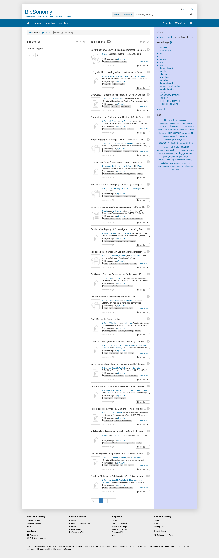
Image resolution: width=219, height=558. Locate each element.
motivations (184, 150)
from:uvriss (186, 133)
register (181, 23)
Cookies (72, 527)
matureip (123, 61)
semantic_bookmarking (126, 331)
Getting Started (33, 521)
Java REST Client (119, 529)
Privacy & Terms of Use (79, 524)
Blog (156, 524)
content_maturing (120, 398)
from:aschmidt (123, 263)
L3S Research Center (61, 549)
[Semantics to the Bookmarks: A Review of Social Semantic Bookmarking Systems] (95, 126)
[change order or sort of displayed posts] (80, 42)
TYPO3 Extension (119, 524)
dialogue (173, 129)
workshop (164, 76)
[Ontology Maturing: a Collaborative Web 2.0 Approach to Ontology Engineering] (95, 485)
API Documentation (38, 538)
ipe (135, 263)
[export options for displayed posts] (84, 42)
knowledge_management (175, 139)
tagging (140, 174)
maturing (164, 79)
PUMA (114, 521)
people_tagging (167, 88)
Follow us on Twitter (165, 535)
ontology (164, 97)
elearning (180, 129)
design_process (163, 129)
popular (63, 23)
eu (186, 129)
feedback (191, 129)
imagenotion (133, 376)
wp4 (177, 169)
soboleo (137, 331)
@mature (127, 14)
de (188, 8)
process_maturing (166, 159)
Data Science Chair (60, 546)
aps (106, 263)
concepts (161, 109)
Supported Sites (119, 532)
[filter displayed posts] (77, 42)
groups (37, 23)
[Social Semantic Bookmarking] (95, 328)
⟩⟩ (113, 500)
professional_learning (170, 100)
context (189, 123)
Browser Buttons (34, 524)
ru (192, 8)
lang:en (131, 353)
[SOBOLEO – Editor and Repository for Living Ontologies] (95, 104)
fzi (131, 263)
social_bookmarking (169, 103)
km (187, 136)
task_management (164, 166)
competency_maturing (112, 61)
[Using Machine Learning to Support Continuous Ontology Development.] (95, 81)
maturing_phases (163, 150)
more (114, 535)
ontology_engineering (111, 286)
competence (109, 420)
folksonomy (113, 263)
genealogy (50, 23)
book (111, 308)
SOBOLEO (115, 106)
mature (165, 147)
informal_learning (169, 136)
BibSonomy (38, 12)
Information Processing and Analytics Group (118, 546)
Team (156, 521)
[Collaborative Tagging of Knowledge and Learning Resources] (95, 238)
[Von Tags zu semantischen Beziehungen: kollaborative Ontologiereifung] (95, 261)
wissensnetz (176, 166)
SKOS (107, 106)
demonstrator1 (163, 126)
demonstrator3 (120, 129)
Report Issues (75, 529)
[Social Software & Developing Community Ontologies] (95, 193)
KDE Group (178, 546)
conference (108, 376)
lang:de (118, 443)
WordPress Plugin (119, 527)
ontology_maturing (118, 84)
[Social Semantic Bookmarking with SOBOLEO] (95, 305)
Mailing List (159, 527)
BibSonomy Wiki (76, 532)
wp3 (173, 169)
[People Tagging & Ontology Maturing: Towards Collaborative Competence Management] (95, 148)
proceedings (183, 157)
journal (118, 218)
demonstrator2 (125, 106)
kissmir (182, 136)
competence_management (113, 151)
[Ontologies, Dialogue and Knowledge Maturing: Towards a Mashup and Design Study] (95, 350)
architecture (108, 398)
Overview (34, 535)
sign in (167, 23)
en (184, 8)
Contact (72, 521)
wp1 (192, 166)
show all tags (144, 61)
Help (29, 527)
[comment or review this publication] (107, 65)
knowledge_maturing (168, 142)
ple (177, 156)
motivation (174, 150)
